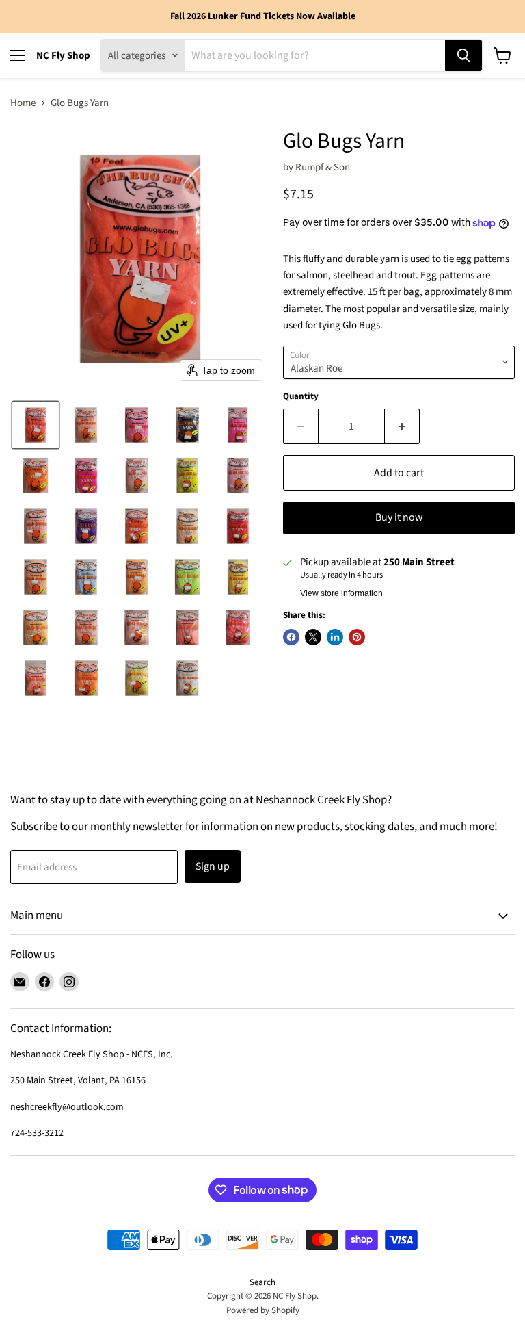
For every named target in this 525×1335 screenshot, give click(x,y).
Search (262, 1282)
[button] (35, 425)
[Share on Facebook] (291, 637)
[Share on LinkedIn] (335, 637)
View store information (341, 593)
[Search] (463, 55)
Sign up (213, 866)
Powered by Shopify (262, 1310)
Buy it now (398, 517)
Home (23, 103)
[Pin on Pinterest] (357, 637)
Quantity (301, 396)
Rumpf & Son (322, 167)
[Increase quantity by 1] (402, 426)
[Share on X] (313, 637)
